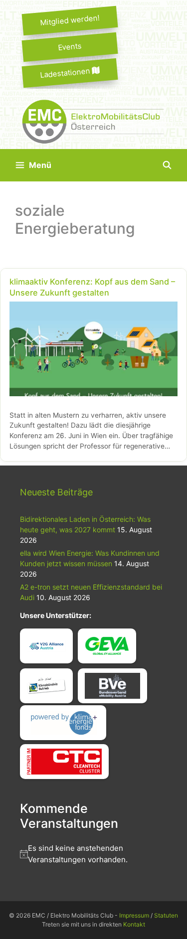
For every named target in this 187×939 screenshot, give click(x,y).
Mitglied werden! (70, 20)
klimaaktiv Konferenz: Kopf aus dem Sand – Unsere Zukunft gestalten (92, 287)
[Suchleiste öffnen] (167, 165)
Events (69, 46)
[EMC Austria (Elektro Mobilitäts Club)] (93, 120)
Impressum (134, 915)
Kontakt (134, 924)
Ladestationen (66, 73)
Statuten (166, 915)
